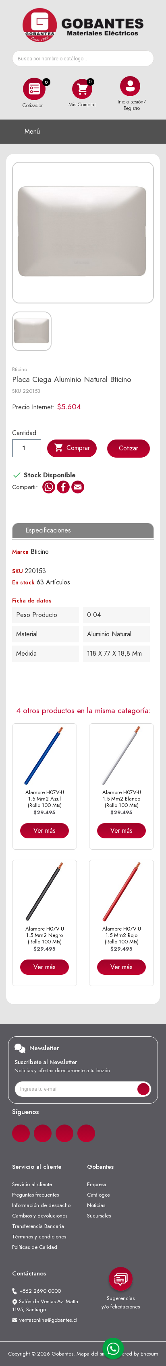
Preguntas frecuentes (35, 1195)
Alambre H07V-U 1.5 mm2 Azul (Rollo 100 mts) (44, 799)
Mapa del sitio (92, 1354)
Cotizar (128, 448)
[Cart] (82, 88)
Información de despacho (41, 1205)
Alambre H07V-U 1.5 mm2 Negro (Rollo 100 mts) (44, 935)
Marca (20, 552)
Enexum (149, 1354)
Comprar (72, 447)
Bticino (19, 369)
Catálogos (98, 1195)
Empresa (96, 1184)
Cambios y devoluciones (39, 1215)
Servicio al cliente (32, 1184)
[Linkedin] (64, 1133)
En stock (23, 582)
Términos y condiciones (39, 1236)
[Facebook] (21, 1133)
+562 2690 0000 (40, 1291)
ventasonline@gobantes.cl (48, 1320)
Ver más (44, 830)
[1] (143, 1089)
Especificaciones (48, 530)
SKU (16, 391)
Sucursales (99, 1215)
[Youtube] (86, 1133)
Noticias (96, 1205)
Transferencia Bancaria (38, 1226)
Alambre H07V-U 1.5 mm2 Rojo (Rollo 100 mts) (121, 935)
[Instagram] (43, 1133)
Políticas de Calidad (34, 1247)
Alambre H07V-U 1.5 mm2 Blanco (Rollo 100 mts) (121, 799)
